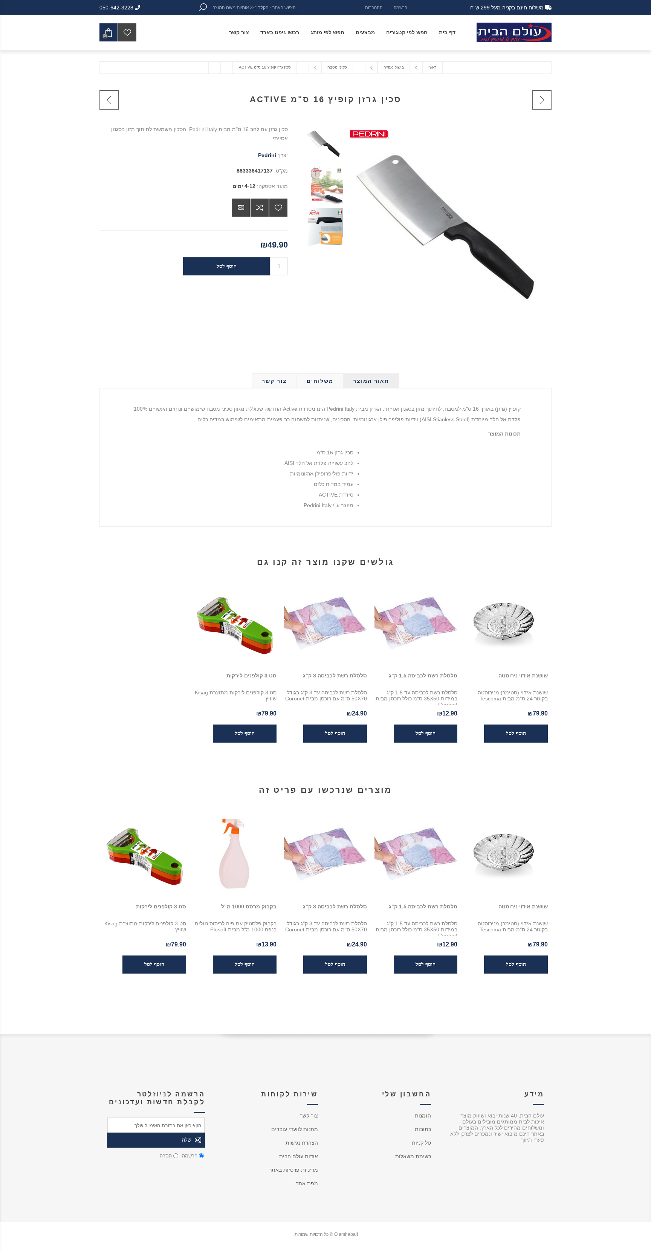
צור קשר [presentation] (274, 381)
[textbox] (253, 7)
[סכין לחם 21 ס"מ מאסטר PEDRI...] (109, 100)
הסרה (166, 1156)
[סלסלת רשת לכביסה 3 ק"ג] (325, 623)
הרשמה (400, 7)
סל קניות (421, 1143)
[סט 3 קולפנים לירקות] (235, 623)
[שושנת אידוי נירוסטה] (506, 623)
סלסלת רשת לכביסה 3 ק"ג (335, 676)
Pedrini (267, 155)
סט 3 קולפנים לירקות (251, 676)
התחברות (373, 7)
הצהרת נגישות (302, 1143)
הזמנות (423, 1116)
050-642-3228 (117, 8)
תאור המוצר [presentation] (371, 381)
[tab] (371, 380)
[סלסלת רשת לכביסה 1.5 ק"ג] (415, 623)
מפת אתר (307, 1183)
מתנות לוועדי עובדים (294, 1129)
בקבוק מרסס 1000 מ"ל (249, 906)
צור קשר (309, 1116)
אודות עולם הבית (298, 1156)
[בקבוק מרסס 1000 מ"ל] (235, 854)
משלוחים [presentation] (320, 381)
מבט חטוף (517, 854)
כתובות (423, 1129)
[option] (322, 145)
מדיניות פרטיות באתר (293, 1170)
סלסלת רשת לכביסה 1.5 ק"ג (423, 676)
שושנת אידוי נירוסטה (523, 676)
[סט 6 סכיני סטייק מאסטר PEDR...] (542, 100)
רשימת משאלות (413, 1156)
